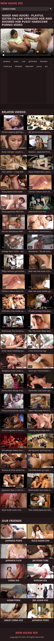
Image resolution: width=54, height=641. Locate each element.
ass (46, 66)
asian (16, 61)
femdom (43, 61)
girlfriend (33, 61)
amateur (7, 61)
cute (23, 61)
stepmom (29, 66)
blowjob (18, 66)
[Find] (51, 9)
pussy (39, 66)
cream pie (7, 66)
